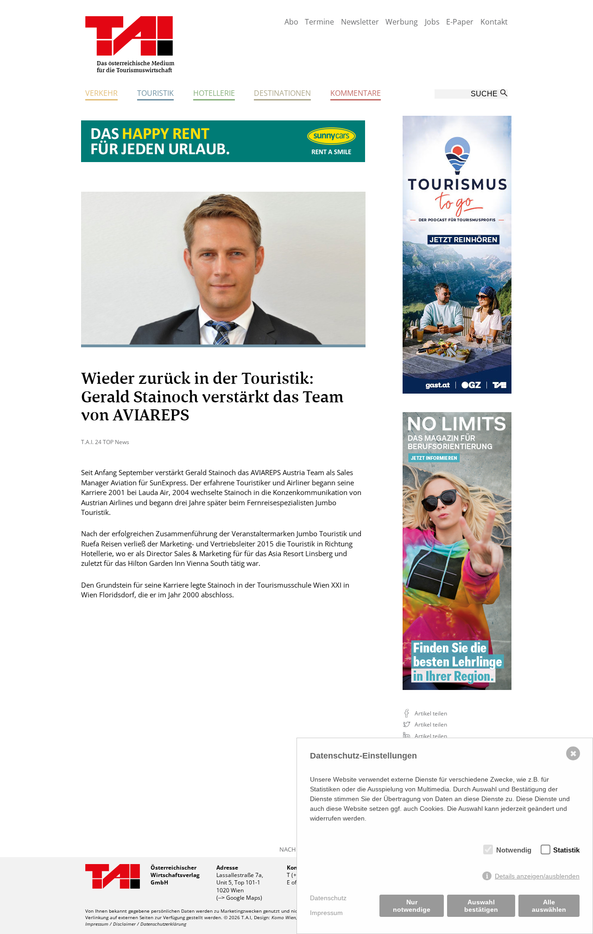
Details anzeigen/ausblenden (537, 876)
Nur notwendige (411, 905)
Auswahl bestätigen (481, 905)
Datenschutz (328, 898)
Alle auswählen (549, 905)
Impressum (326, 912)
